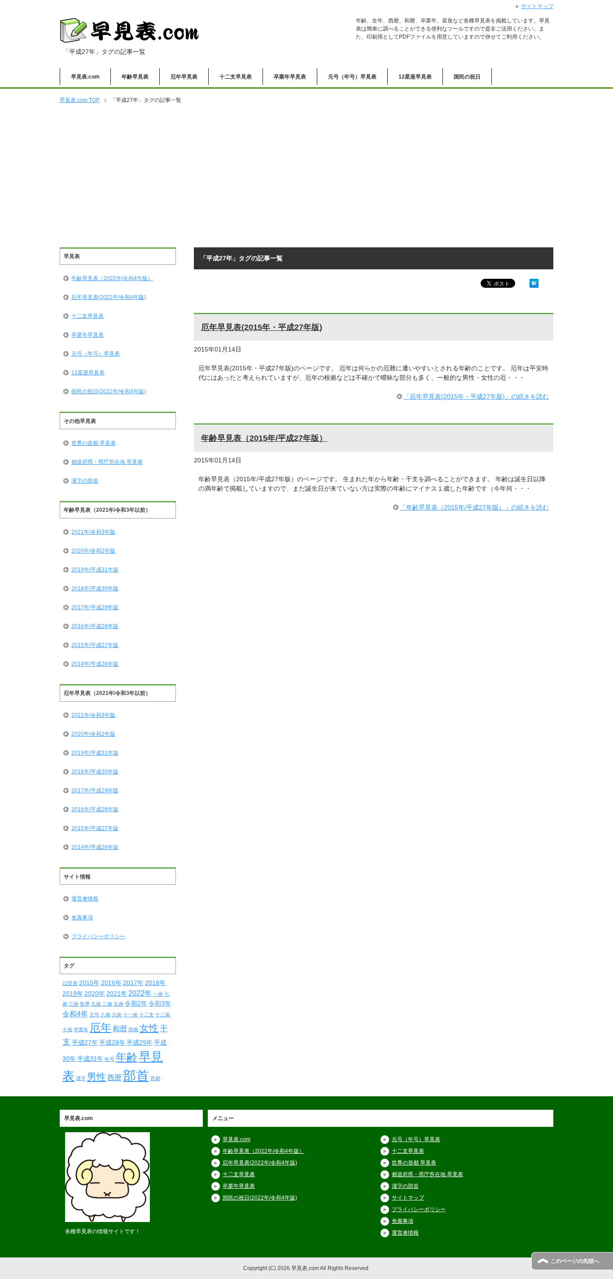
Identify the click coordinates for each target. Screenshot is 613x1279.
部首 (136, 1075)
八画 (105, 1014)
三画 (74, 1003)
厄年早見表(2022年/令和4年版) (108, 297)
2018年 (155, 982)
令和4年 (75, 1014)
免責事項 (82, 917)
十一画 (130, 1014)
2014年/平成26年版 (94, 664)
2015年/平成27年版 (94, 645)
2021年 (116, 993)
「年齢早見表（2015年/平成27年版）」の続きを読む (474, 507)
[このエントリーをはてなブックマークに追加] (534, 282)
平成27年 (85, 1042)
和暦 (120, 1028)
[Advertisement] (306, 176)
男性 (96, 1077)
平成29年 (140, 1042)
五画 (118, 1003)
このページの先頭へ (575, 1261)
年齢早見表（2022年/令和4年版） (112, 278)
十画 (67, 1029)
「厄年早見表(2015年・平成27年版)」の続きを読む (476, 396)
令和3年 (160, 1003)
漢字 (81, 1078)
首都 (155, 1078)
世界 (85, 1003)
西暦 (114, 1077)
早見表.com (85, 77)
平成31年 (90, 1058)
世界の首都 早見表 (93, 443)
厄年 (100, 1027)
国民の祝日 (467, 77)
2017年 (133, 982)
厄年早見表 (184, 77)
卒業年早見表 (290, 77)
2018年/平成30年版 (94, 588)
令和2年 (136, 1003)
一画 (158, 994)
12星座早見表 (415, 77)
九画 (96, 1003)
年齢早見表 (135, 77)
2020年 (94, 993)
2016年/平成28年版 (94, 626)
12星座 (70, 983)
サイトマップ (408, 1198)
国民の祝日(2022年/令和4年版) (108, 391)
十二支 (146, 1014)
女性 (149, 1028)
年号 (109, 1059)
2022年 (140, 993)
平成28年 (112, 1042)
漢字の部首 (84, 481)
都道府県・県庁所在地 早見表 (107, 462)
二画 (107, 1003)
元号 (94, 1014)
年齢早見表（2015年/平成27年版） (264, 438)
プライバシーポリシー (98, 936)
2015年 (89, 982)
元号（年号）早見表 (352, 77)
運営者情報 (84, 899)
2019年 (72, 993)
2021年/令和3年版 (93, 532)
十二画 (162, 1014)
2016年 (111, 982)
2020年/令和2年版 (93, 551)
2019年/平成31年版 (94, 570)
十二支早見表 (235, 77)
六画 (117, 1014)
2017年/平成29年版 (94, 607)
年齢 (126, 1057)
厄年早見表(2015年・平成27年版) (261, 327)
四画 (133, 1029)
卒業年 (81, 1029)
